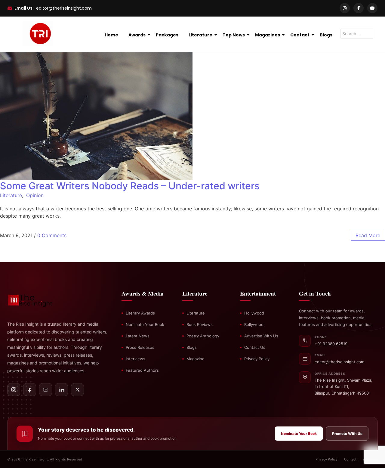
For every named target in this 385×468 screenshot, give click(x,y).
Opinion (35, 195)
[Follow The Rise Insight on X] (77, 389)
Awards (137, 35)
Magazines (267, 35)
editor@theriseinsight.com (64, 8)
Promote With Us (347, 433)
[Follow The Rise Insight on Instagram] (13, 389)
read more (368, 235)
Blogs (326, 35)
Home (111, 35)
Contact (300, 35)
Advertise (370, 459)
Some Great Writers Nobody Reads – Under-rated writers (130, 186)
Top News (234, 35)
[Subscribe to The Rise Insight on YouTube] (45, 389)
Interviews (135, 358)
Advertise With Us (261, 335)
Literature (200, 35)
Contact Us (254, 347)
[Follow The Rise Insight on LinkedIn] (61, 389)
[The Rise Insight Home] (38, 299)
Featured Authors (142, 370)
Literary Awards (140, 313)
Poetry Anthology (202, 335)
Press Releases (140, 347)
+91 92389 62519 (331, 343)
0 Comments (51, 235)
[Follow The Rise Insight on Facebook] (29, 389)
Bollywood (253, 324)
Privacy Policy (257, 358)
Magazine (195, 358)
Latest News (137, 335)
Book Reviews (199, 324)
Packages (167, 35)
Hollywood (254, 313)
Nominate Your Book (145, 324)
